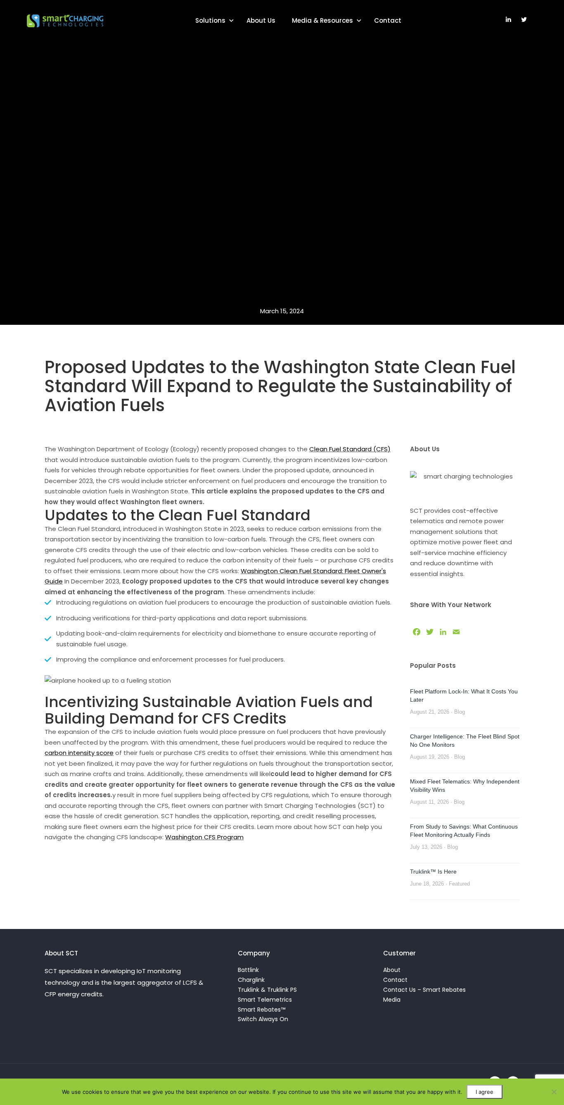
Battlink (248, 970)
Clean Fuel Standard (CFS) (350, 449)
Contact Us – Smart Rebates (424, 990)
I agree (484, 1091)
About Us (260, 20)
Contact (387, 20)
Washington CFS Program (204, 837)
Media (391, 999)
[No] (554, 1092)
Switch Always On (263, 1019)
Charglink (251, 980)
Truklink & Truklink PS (267, 990)
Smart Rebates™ (261, 1009)
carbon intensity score (79, 752)
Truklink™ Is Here (433, 871)
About (391, 970)
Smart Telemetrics (265, 999)
